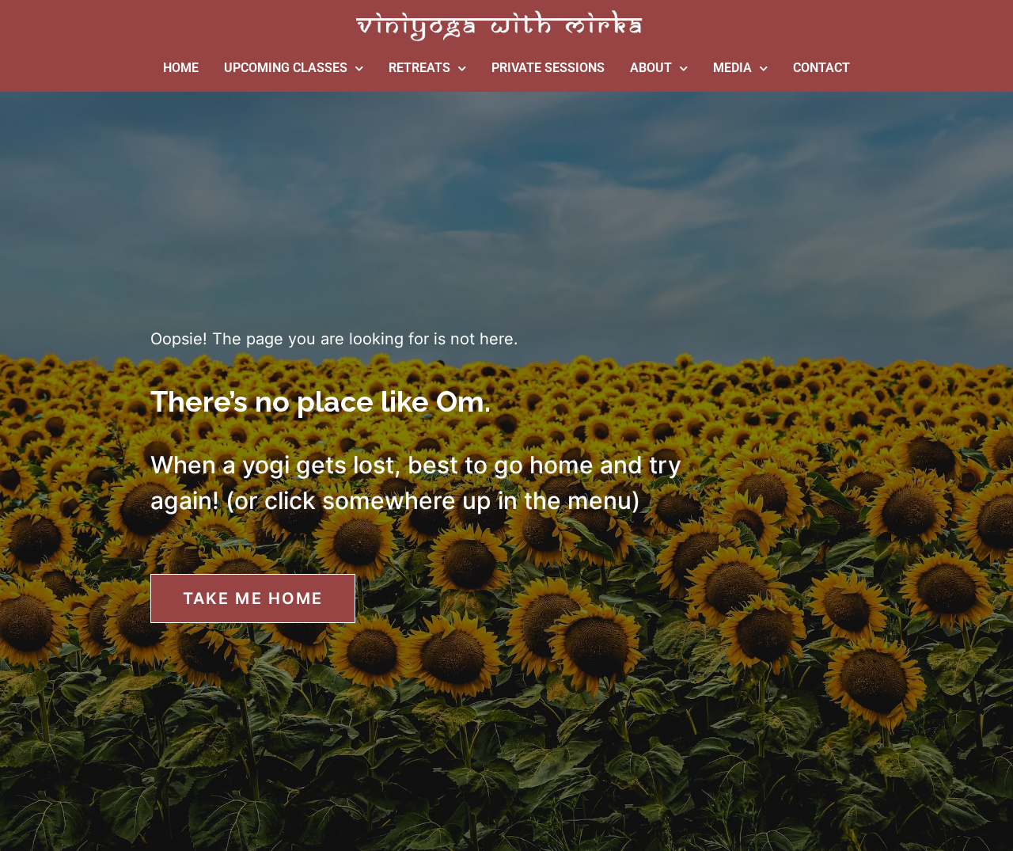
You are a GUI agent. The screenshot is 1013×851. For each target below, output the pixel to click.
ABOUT (651, 67)
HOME (181, 67)
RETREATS (419, 67)
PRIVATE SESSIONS (548, 67)
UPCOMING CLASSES (285, 67)
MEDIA (732, 67)
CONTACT (821, 67)
